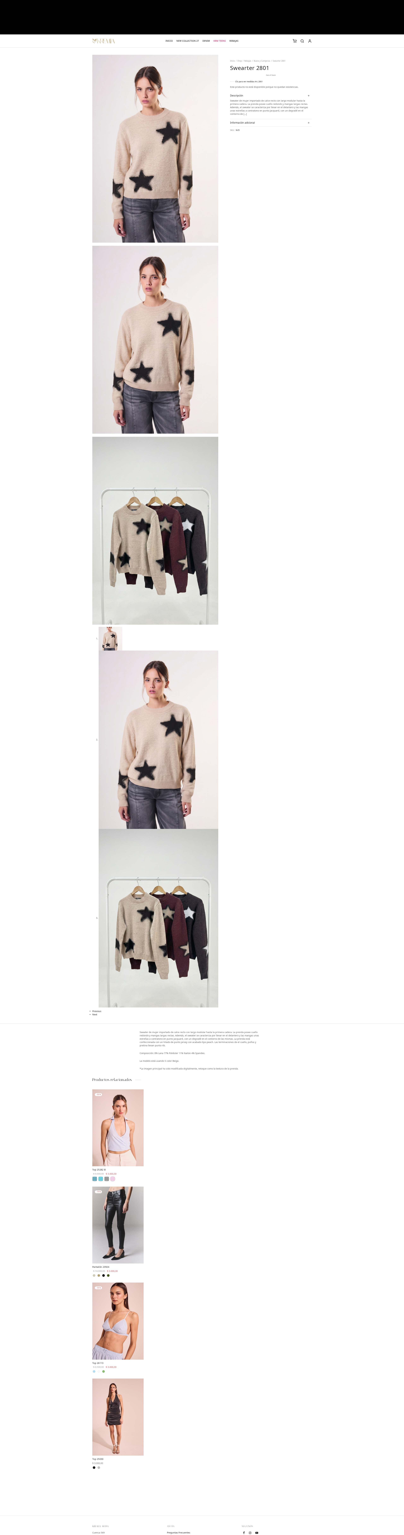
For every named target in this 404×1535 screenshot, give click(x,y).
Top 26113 (98, 1363)
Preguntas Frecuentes (178, 1532)
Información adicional (242, 122)
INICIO (169, 40)
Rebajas (247, 61)
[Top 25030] (118, 1417)
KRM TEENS (220, 40)
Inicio (232, 61)
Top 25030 (98, 1459)
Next (94, 1014)
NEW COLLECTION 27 (187, 40)
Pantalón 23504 (100, 1267)
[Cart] (295, 41)
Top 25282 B (99, 1169)
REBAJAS (233, 40)
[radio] (94, 1179)
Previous (96, 1011)
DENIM (206, 40)
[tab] (271, 95)
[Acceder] (310, 41)
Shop (239, 61)
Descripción (236, 95)
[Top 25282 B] (118, 1127)
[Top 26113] (118, 1321)
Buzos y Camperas (262, 61)
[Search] (302, 41)
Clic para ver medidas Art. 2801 (249, 81)
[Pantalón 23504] (118, 1225)
